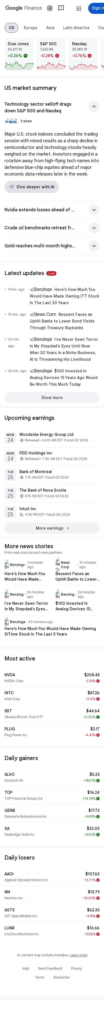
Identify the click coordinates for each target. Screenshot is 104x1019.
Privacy (76, 968)
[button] (78, 8)
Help (25, 968)
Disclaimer (61, 977)
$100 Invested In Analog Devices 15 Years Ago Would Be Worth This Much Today (64, 378)
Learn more (78, 955)
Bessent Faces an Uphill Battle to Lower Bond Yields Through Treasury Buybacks (62, 321)
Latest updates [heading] (29, 273)
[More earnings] (52, 528)
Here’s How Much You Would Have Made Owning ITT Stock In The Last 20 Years (64, 296)
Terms (39, 977)
